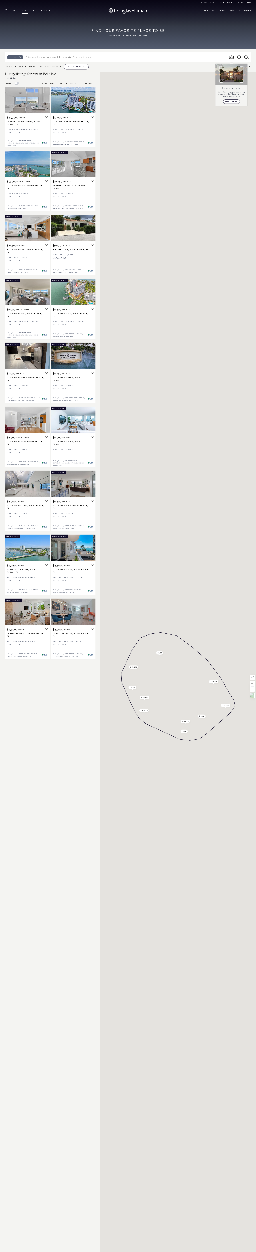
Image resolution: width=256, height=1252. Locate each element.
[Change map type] (252, 695)
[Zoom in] (252, 683)
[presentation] (27, 100)
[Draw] (252, 677)
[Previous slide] (8, 100)
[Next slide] (46, 100)
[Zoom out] (252, 689)
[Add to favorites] (46, 117)
